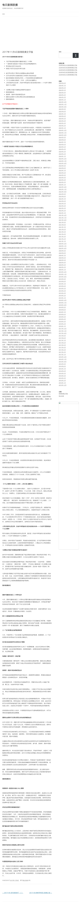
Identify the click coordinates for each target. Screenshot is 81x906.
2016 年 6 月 (62, 371)
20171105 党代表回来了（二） (12, 893)
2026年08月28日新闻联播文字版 (68, 72)
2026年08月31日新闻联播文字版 (68, 65)
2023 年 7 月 (62, 170)
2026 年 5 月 (62, 90)
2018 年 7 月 (62, 312)
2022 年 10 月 (62, 192)
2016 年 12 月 (62, 357)
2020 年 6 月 (62, 258)
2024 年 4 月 (62, 149)
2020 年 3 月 (62, 265)
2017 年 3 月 (62, 350)
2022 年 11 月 (62, 189)
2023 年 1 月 (62, 184)
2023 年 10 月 (62, 163)
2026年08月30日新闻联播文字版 (68, 67)
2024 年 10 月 (62, 135)
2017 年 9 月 (62, 335)
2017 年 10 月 (62, 333)
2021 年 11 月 (62, 217)
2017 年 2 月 (62, 352)
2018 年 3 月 (62, 321)
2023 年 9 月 (62, 166)
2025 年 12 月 (62, 102)
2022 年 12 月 (62, 187)
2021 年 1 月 (62, 241)
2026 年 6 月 (62, 88)
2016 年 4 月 (62, 376)
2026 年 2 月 (62, 97)
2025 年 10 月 (62, 107)
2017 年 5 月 (62, 345)
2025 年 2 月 (62, 125)
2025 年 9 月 (62, 109)
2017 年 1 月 (62, 354)
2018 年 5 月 (62, 317)
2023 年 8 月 (62, 168)
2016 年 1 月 (62, 383)
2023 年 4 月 (62, 177)
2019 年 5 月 (62, 288)
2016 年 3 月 (62, 378)
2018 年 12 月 (62, 300)
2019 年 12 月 (62, 272)
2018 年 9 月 (62, 307)
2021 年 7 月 (62, 227)
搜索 (60, 52)
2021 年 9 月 (62, 222)
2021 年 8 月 (62, 225)
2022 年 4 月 (62, 206)
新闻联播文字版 (63, 393)
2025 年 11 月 (62, 104)
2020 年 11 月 (62, 246)
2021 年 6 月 (62, 229)
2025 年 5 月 (62, 118)
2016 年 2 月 (62, 380)
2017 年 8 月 (62, 338)
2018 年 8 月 (62, 310)
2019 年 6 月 (62, 286)
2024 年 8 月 (62, 140)
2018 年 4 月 (62, 319)
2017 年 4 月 (62, 347)
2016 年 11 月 (62, 359)
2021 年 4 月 (62, 234)
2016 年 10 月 (62, 361)
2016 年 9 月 (62, 364)
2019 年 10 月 (62, 276)
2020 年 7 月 (62, 255)
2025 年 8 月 (62, 111)
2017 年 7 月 (62, 340)
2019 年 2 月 (62, 295)
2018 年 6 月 (62, 314)
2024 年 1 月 (62, 156)
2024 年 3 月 (62, 151)
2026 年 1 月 (62, 99)
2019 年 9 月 (62, 279)
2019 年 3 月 (62, 293)
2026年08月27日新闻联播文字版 (68, 75)
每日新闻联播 (10, 4)
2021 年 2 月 (62, 239)
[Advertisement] (40, 31)
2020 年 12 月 (62, 243)
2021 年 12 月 (62, 215)
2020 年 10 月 (62, 248)
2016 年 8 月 (62, 366)
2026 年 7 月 (62, 85)
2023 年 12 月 (62, 158)
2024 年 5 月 (62, 147)
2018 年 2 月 (62, 324)
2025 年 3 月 (62, 123)
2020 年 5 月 (62, 260)
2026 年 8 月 (62, 83)
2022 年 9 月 (62, 194)
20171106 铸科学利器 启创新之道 (40, 893)
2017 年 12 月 (62, 328)
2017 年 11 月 (62, 331)
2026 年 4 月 (62, 92)
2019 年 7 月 (62, 284)
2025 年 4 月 (62, 121)
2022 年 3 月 (62, 208)
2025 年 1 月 (62, 128)
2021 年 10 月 (62, 220)
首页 (3, 14)
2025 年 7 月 (62, 114)
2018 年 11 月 (62, 302)
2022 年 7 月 (62, 199)
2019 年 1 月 (62, 298)
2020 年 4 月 (62, 262)
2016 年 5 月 (62, 373)
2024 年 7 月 (62, 142)
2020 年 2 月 (62, 267)
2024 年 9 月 (62, 137)
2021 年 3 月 (62, 236)
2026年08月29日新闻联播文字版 (68, 70)
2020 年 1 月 (62, 269)
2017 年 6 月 (62, 343)
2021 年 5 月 (62, 232)
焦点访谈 (25, 880)
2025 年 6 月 (62, 116)
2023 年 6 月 (62, 173)
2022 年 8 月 (62, 196)
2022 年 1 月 (62, 213)
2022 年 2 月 (62, 210)
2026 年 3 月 (62, 95)
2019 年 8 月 (62, 281)
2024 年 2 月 (62, 154)
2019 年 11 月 (62, 274)
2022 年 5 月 (62, 203)
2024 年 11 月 (62, 133)
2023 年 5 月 (62, 175)
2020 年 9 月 (62, 251)
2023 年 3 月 (62, 180)
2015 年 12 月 (62, 385)
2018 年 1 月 (62, 326)
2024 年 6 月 (62, 144)
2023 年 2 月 (62, 182)
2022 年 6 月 (62, 201)
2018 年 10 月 (62, 305)
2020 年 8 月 (62, 253)
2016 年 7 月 (62, 369)
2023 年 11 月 (62, 161)
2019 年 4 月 (62, 291)
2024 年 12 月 (62, 130)
